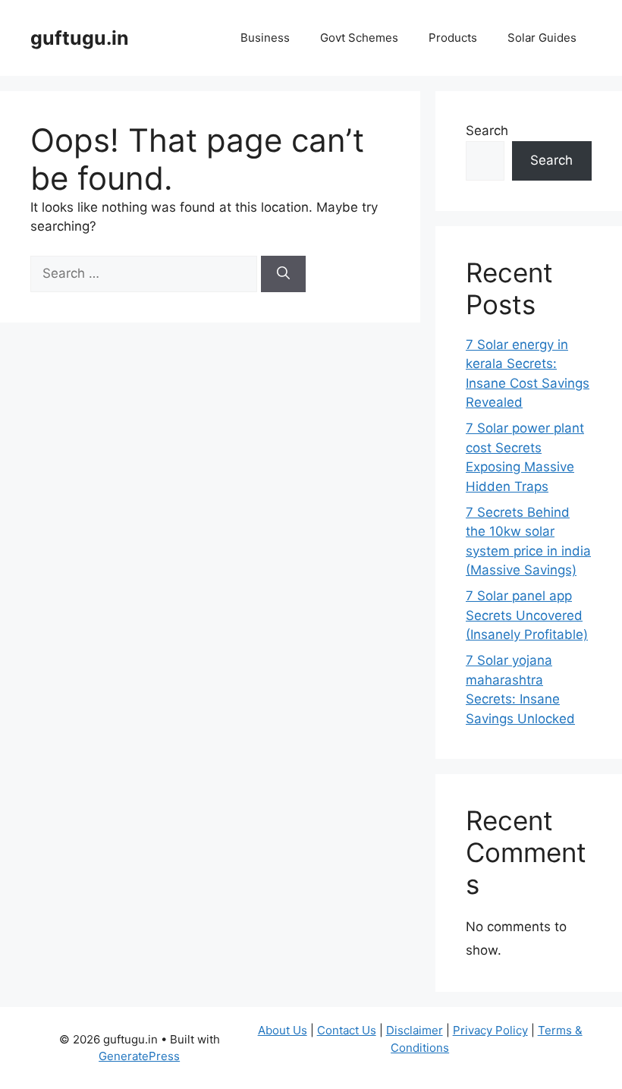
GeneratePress (139, 1056)
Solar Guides (541, 37)
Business (265, 37)
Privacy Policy (490, 1030)
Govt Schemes (359, 37)
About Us (282, 1030)
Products (453, 37)
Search (487, 130)
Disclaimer (414, 1030)
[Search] (283, 274)
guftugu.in (79, 38)
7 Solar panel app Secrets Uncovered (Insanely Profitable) (527, 615)
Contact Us (346, 1030)
